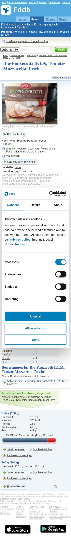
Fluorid (6, 358)
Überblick (4, 507)
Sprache (66, 2)
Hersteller (19, 31)
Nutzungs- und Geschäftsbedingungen (60, 515)
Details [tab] (35, 204)
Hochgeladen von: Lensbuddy (18, 126)
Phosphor (7, 350)
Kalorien (20, 507)
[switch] (60, 274)
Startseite (23, 19)
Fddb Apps (21, 516)
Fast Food (31, 55)
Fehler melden (55, 519)
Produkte (6, 31)
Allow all (35, 316)
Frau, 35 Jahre (44, 435)
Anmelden (54, 2)
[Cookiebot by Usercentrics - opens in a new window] (50, 193)
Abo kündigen (35, 519)
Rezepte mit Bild (48, 31)
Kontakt (32, 2)
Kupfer (6, 354)
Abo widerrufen (36, 516)
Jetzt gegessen (16, 449)
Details (5, 129)
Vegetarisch (13, 155)
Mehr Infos (49, 399)
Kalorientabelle (40, 19)
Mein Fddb (5, 514)
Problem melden (46, 126)
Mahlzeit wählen (42, 449)
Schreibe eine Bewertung (21, 161)
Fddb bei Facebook (17, 2)
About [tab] (58, 204)
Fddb (5, 55)
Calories (20, 509)
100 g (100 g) (10, 462)
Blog (4, 2)
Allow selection (35, 328)
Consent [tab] (13, 204)
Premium (43, 2)
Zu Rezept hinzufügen (19, 455)
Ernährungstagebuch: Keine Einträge (27, 41)
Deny (35, 339)
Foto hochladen (16, 134)
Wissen (50, 19)
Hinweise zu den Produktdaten (19, 180)
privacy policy (20, 239)
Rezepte (32, 31)
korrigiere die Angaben (32, 151)
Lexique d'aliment (20, 512)
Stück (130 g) (10, 413)
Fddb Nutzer (35, 177)
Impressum (54, 507)
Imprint (20, 244)
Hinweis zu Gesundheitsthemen (39, 512)
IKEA (55, 77)
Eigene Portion (16, 486)
